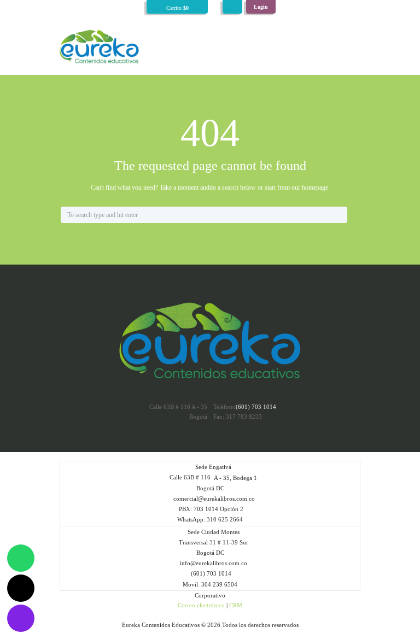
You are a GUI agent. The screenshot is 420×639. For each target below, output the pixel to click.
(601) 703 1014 (256, 407)
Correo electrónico (201, 605)
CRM (235, 605)
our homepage (309, 187)
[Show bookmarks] (232, 7)
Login (261, 7)
